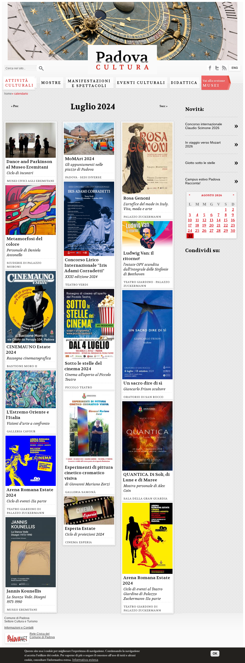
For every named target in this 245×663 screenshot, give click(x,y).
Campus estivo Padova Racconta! (202, 181)
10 (190, 220)
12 (204, 220)
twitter (217, 68)
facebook (210, 68)
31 (190, 235)
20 (211, 225)
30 (233, 230)
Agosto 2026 (211, 195)
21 (218, 225)
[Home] (122, 72)
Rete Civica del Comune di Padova (42, 635)
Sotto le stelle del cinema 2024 (83, 366)
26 (204, 230)
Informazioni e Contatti (18, 627)
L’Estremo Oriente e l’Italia (27, 414)
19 (204, 225)
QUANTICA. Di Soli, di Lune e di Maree (146, 477)
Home (8, 93)
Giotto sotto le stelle (200, 163)
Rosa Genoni (136, 198)
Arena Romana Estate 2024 (29, 492)
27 (211, 230)
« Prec (14, 106)
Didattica (184, 82)
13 (211, 220)
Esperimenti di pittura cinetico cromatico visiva (88, 473)
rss (224, 68)
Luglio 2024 (93, 107)
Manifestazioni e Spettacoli (89, 83)
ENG (235, 68)
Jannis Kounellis (23, 591)
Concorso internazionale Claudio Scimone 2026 (203, 126)
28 (218, 230)
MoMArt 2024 (79, 159)
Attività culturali (19, 83)
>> (236, 126)
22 (225, 225)
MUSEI (214, 83)
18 (197, 225)
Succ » (163, 106)
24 (190, 230)
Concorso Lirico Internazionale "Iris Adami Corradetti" (85, 265)
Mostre (51, 82)
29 (225, 230)
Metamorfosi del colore (24, 241)
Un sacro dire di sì (142, 383)
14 (219, 220)
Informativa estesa (85, 660)
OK (215, 653)
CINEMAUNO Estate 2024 (28, 349)
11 (197, 220)
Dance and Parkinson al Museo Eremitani (29, 164)
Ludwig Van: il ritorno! (138, 255)
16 (233, 220)
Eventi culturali (141, 82)
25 (197, 230)
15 (226, 220)
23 (233, 225)
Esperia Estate (80, 528)
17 (190, 225)
